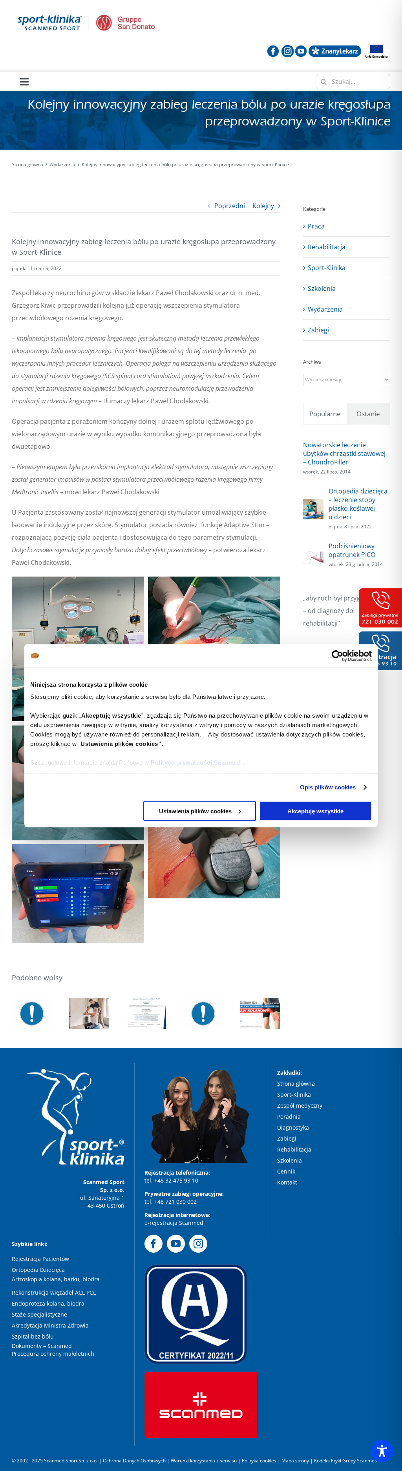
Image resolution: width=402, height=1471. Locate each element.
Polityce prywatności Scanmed (196, 762)
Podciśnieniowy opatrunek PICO (352, 550)
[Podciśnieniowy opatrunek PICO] (313, 551)
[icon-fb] (273, 48)
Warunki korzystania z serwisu (204, 1460)
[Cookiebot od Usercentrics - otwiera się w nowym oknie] (337, 656)
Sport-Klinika (326, 267)
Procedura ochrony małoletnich (53, 1353)
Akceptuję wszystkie (315, 810)
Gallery (203, 998)
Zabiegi (318, 330)
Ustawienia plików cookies (195, 810)
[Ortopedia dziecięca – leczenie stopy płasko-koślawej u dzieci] (313, 505)
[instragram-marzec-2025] (287, 48)
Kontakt (287, 1182)
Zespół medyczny (300, 1105)
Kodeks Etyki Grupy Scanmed (345, 1460)
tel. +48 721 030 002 (170, 1201)
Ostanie (368, 413)
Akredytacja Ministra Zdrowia (50, 1325)
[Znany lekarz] (335, 48)
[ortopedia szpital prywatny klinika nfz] (50, 15)
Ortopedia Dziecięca (38, 1269)
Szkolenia (322, 288)
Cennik (286, 1171)
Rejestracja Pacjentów (40, 1258)
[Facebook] (153, 1244)
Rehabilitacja (326, 247)
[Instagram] (198, 1244)
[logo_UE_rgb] (376, 45)
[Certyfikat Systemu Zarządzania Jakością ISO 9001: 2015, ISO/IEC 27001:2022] (146, 1013)
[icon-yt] (301, 48)
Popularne (325, 413)
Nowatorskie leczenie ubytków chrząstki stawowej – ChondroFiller (344, 453)
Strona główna (296, 1083)
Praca (316, 226)
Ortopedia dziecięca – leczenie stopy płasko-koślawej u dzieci (358, 504)
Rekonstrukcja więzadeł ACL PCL (54, 1292)
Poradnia (289, 1116)
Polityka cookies (259, 1460)
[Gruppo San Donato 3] (125, 18)
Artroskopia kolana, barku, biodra (56, 1279)
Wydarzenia (325, 309)
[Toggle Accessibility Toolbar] (382, 1451)
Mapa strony (295, 1460)
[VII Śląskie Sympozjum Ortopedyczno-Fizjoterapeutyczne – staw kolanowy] (260, 1013)
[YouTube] (176, 1244)
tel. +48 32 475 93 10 (171, 1180)
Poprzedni (229, 205)
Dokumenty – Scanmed (42, 1345)
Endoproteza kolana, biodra (48, 1303)
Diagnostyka (294, 1127)
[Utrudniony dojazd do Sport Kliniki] (203, 1013)
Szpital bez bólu (33, 1336)
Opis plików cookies (328, 787)
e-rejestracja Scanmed (173, 1222)
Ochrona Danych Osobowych (135, 1460)
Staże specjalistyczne (39, 1314)
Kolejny (263, 205)
